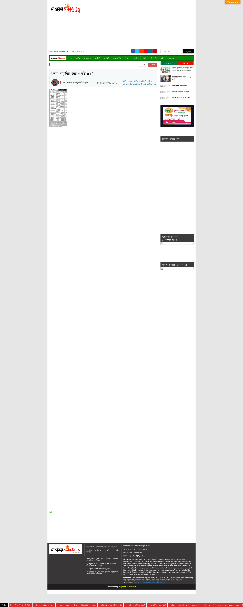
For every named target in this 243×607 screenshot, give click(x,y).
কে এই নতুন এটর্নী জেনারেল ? (127, 605)
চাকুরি (144, 58)
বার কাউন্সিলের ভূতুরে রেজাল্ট (149, 605)
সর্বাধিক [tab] (185, 63)
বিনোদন (127, 58)
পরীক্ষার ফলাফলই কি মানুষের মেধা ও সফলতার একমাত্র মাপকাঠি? (182, 69)
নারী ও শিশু (153, 58)
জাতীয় (78, 58)
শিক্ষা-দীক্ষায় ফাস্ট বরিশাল (179, 85)
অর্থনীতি (106, 58)
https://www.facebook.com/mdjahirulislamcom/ (150, 582)
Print (153, 64)
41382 (143, 64)
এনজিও (136, 58)
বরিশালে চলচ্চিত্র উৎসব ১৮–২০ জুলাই (182, 78)
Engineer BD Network (127, 586)
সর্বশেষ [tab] (168, 63)
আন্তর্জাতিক (117, 58)
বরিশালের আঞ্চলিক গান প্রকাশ (181, 91)
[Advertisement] (140, 25)
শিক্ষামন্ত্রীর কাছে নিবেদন (80, 605)
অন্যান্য (171, 58)
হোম (70, 58)
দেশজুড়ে (87, 58)
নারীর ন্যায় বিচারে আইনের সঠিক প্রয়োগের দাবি (176, 605)
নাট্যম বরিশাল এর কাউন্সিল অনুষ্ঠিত (103, 605)
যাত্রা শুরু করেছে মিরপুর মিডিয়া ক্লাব (75, 82)
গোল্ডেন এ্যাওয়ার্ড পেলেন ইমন (181, 97)
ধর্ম (162, 58)
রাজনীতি (97, 58)
